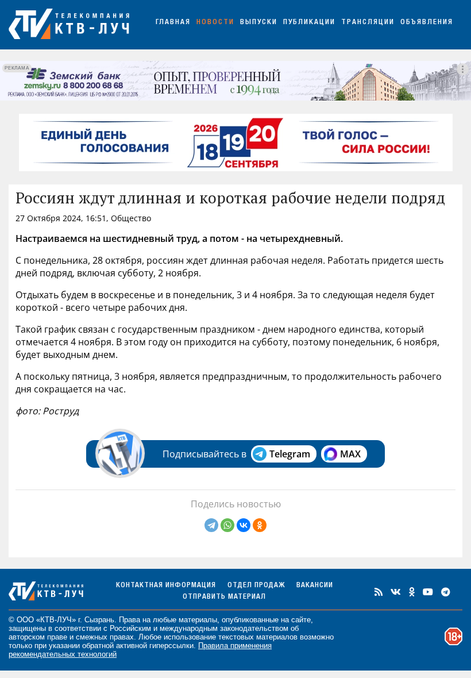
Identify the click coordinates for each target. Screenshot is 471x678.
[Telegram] (211, 525)
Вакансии (314, 586)
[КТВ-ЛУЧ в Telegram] (445, 592)
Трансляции (368, 22)
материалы (198, 619)
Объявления (426, 22)
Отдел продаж (256, 586)
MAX (350, 454)
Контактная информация (166, 586)
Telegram (289, 454)
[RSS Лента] (379, 592)
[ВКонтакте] (243, 525)
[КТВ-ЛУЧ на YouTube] (428, 592)
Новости (215, 22)
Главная (173, 22)
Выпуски (258, 22)
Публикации (309, 22)
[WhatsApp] (227, 525)
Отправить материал (224, 597)
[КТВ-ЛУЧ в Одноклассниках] (412, 592)
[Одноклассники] (260, 525)
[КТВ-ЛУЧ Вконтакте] (396, 592)
